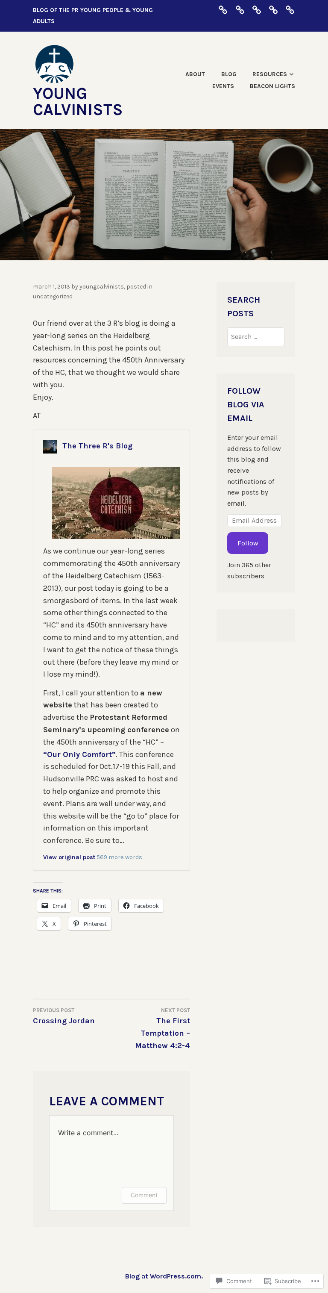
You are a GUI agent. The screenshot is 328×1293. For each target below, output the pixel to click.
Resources (269, 74)
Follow (247, 543)
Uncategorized (53, 296)
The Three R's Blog (97, 446)
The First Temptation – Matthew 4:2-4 (162, 1028)
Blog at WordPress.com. (164, 1276)
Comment (144, 1195)
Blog (229, 74)
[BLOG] (240, 9)
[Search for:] (255, 337)
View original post (69, 857)
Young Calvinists (78, 101)
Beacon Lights (272, 86)
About (195, 74)
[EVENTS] (273, 9)
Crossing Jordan (64, 1016)
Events (223, 86)
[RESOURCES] (257, 9)
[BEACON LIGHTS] (290, 9)
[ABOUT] (223, 9)
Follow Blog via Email (245, 404)
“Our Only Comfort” (79, 754)
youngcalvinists (101, 286)
